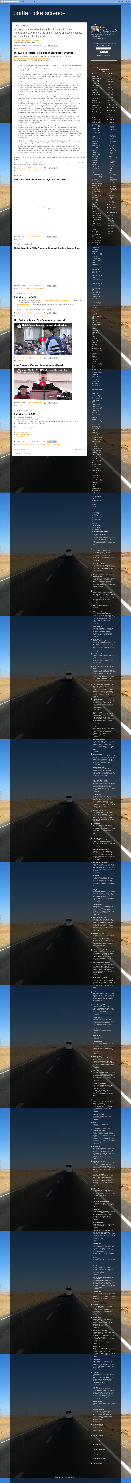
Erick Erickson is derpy (23, 434)
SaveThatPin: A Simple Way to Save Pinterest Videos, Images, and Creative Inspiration (103, 920)
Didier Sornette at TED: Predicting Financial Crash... (113, 160)
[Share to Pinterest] (57, 46)
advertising (95, 78)
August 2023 (96, 1030)
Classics (94, 130)
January (111, 212)
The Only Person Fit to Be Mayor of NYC (104, 1085)
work (93, 506)
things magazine (98, 699)
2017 (109, 92)
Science (94, 415)
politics (35, 316)
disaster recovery (94, 165)
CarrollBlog (96, 1359)
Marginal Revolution (99, 534)
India (93, 262)
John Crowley (97, 1291)
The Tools (95, 468)
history (94, 245)
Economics (22, 288)
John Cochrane (96, 280)
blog (93, 100)
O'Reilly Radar (97, 626)
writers (56, 316)
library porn (95, 303)
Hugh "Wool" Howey (24, 309)
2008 (109, 226)
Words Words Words (99, 811)
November (112, 107)
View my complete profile (98, 38)
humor (94, 251)
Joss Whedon (96, 283)
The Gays (41, 316)
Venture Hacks (97, 904)
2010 (109, 221)
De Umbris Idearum (95, 159)
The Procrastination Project (96, 464)
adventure (95, 76)
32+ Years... (96, 1116)
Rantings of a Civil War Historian (103, 1230)
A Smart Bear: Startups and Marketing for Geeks (101, 1129)
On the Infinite (96, 366)
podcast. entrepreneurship (97, 388)
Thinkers (45, 171)
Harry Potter (95, 238)
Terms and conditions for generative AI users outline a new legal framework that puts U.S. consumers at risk (104, 671)
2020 (109, 84)
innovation (95, 267)
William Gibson (96, 500)
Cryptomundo (97, 794)
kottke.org (96, 591)
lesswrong (96, 549)
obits (93, 359)
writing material (96, 519)
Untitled (95, 851)
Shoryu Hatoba (20, 429)
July (110, 119)
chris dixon (96, 1209)
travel (44, 444)
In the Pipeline (97, 1071)
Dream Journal (96, 171)
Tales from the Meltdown (37, 288)
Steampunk (95, 437)
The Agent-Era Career (99, 628)
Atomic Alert (96, 607)
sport (93, 432)
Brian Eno (95, 110)
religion (94, 410)
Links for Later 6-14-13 (25, 297)
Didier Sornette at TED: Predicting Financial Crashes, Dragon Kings (47, 248)
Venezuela (95, 490)
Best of (94, 98)
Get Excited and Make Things (97, 214)
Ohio (93, 361)
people (94, 374)
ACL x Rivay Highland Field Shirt (102, 769)
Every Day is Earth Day (99, 1006)
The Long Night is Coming (100, 1224)
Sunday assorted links (99, 536)
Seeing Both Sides (98, 1174)
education (95, 185)
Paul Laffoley (96, 372)
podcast (94, 386)
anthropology (96, 85)
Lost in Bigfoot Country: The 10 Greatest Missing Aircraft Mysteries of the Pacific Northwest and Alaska (104, 798)
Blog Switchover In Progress (101, 1072)
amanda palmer (98, 1100)
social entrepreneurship (97, 420)
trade (93, 473)
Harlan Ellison (96, 234)
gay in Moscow (31, 423)
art (20, 444)
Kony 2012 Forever (98, 840)
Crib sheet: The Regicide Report (102, 714)
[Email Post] (45, 45)
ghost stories (96, 217)
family (94, 200)
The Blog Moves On (98, 1259)
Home (50, 449)
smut (93, 417)
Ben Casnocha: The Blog (100, 780)
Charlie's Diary (97, 712)
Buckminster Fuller (24, 171)
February (112, 210)
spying (94, 435)
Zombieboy (95, 529)
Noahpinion (96, 1146)
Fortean (94, 209)
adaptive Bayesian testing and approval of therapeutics (53, 300)
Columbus (95, 139)
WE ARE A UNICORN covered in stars (103, 1101)
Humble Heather (97, 1319)
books (94, 105)
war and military (49, 316)
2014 (109, 100)
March (111, 207)
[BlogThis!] (51, 46)
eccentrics (95, 177)
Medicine (29, 316)
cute (93, 150)
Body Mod (95, 103)
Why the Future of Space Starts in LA (103, 979)
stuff (93, 444)
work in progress (97, 509)
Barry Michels (96, 94)
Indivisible (95, 264)
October (111, 110)
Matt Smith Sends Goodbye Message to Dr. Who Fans (40, 179)
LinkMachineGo (98, 654)
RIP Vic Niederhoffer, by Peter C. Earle (103, 741)
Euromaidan (95, 195)
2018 (109, 90)
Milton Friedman (97, 332)
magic (94, 309)
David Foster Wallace (96, 155)
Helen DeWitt (96, 240)
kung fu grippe (97, 1017)
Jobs (93, 277)
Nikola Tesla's (20, 432)
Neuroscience (96, 353)
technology (95, 454)
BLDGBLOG (96, 1304)
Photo (94, 381)
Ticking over (96, 701)
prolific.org (96, 1440)
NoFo (94, 1122)
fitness (94, 204)
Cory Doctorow (97, 754)
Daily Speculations (99, 739)
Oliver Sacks (96, 364)
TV (20, 239)
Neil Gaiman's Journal (100, 862)
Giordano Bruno (96, 219)
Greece (94, 229)
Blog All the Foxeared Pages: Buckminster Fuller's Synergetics (45, 53)
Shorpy (95, 726)
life (93, 305)
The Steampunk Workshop (101, 1201)
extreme (94, 197)
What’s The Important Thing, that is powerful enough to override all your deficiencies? (103, 1133)
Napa (93, 338)
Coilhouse (96, 1372)
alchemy (94, 83)
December (112, 105)
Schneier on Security (99, 612)
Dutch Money (96, 174)
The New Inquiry (98, 838)
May (110, 202)
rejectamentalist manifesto (101, 849)
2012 (109, 215)
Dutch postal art (20, 436)
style (93, 446)
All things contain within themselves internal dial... (113, 128)
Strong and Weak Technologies (101, 1211)
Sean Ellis (96, 1387)
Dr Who (94, 168)
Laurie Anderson (97, 299)
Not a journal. (97, 1444)
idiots (93, 256)
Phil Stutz (95, 376)
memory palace (96, 324)
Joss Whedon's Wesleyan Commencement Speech (38, 365)
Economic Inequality (95, 180)
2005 (109, 234)
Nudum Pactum (97, 728)
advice (21, 360)
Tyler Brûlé (96, 1266)
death (93, 162)
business (95, 122)
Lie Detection (96, 1190)
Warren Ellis (97, 1346)
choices (94, 128)
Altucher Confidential (99, 1083)
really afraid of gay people (40, 307)
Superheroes (96, 448)
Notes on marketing (98, 906)
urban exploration (95, 487)
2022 (109, 79)
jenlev (94, 1293)
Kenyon (94, 294)
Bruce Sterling (96, 112)
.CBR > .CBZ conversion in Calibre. (103, 1163)
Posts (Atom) (26, 453)
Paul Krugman (97, 1258)
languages (95, 296)
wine (93, 504)
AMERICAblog (97, 1430)
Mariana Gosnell (97, 316)
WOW (94, 515)
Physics (94, 383)
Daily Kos (96, 890)
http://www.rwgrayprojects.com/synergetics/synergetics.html (32, 58)
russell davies (97, 1029)
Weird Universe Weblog (100, 605)
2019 (109, 87)
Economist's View (98, 1114)
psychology (95, 400)
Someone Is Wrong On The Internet (96, 426)
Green (94, 232)
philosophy (95, 379)
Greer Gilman (97, 1056)
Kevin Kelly (96, 1188)
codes (94, 136)
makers (94, 312)
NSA (93, 357)
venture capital (96, 493)
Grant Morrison (96, 226)
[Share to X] (53, 46)
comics (94, 141)
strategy (94, 441)
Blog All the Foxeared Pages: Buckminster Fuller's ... (113, 139)
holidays (94, 247)
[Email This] (49, 46)
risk (93, 412)
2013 (109, 103)
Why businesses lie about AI (101, 756)
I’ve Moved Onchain (98, 993)
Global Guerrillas (98, 1222)
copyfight (95, 145)
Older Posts (80, 449)
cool (93, 143)
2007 (109, 228)
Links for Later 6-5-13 (24, 414)
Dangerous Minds (98, 933)
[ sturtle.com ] (97, 1463)
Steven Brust (96, 439)
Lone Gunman (97, 1041)
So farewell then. (97, 1280)
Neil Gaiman (95, 351)
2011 (109, 218)
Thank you (96, 864)
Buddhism (95, 120)
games (94, 211)
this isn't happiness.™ (100, 1449)
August (111, 117)
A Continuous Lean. (99, 767)
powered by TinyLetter (103, 55)
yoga (93, 523)
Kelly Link (95, 292)
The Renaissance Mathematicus (103, 684)
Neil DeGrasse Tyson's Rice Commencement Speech (40, 320)
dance (94, 152)
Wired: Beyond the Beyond (101, 962)
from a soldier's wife (36, 419)
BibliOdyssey (97, 1317)
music (94, 336)
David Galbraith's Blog (100, 917)
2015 (109, 97)
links (24, 316)
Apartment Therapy (99, 563)
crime (20, 316)
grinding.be (96, 1454)
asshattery (95, 92)
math (32, 171)
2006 (109, 231)
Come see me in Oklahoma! (100, 1124)
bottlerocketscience (39, 13)
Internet (94, 269)
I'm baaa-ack (96, 254)
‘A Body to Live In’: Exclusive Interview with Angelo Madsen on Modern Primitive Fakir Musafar (103, 937)
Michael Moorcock (95, 329)
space (94, 430)
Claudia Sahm (96, 132)
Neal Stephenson (95, 347)
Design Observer (98, 1435)
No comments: (37, 45)
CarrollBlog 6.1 (97, 1361)
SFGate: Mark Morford (100, 1330)
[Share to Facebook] (55, 46)
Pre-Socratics (96, 398)
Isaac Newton (96, 275)
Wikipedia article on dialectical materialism (27, 40)
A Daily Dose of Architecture (102, 950)
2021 (109, 82)
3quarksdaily (97, 1243)
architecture (95, 88)
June (110, 122)
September (112, 113)
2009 (109, 223)
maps (93, 314)
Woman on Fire (97, 1401)
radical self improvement (96, 407)
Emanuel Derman (98, 1409)
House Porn (95, 249)
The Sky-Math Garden (99, 1306)
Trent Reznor (96, 480)
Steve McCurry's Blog (99, 1005)
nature (94, 344)
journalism (95, 286)
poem (93, 393)
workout (94, 513)
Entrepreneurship (97, 191)
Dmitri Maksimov (98, 1424)
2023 (109, 77)
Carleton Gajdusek (95, 125)
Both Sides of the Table (100, 977)
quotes (21, 48)
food (93, 206)
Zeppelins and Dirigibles (96, 526)
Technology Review (99, 1458)
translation (95, 475)
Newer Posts (19, 449)
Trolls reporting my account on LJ (102, 877)
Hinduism (95, 242)
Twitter (94, 484)
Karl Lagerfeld (96, 288)
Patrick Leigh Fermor (22, 421)
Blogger (73, 1477)
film (93, 202)
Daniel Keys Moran (99, 1161)
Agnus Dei (96, 875)
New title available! (98, 1232)
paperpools (96, 823)
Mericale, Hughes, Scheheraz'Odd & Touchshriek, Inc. (103, 575)
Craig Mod (96, 639)
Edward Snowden (23, 304)
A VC (94, 992)
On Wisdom (38, 171)
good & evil (95, 223)
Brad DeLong (96, 107)
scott (103, 27)
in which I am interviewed (96, 259)
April (110, 204)
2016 (109, 95)
